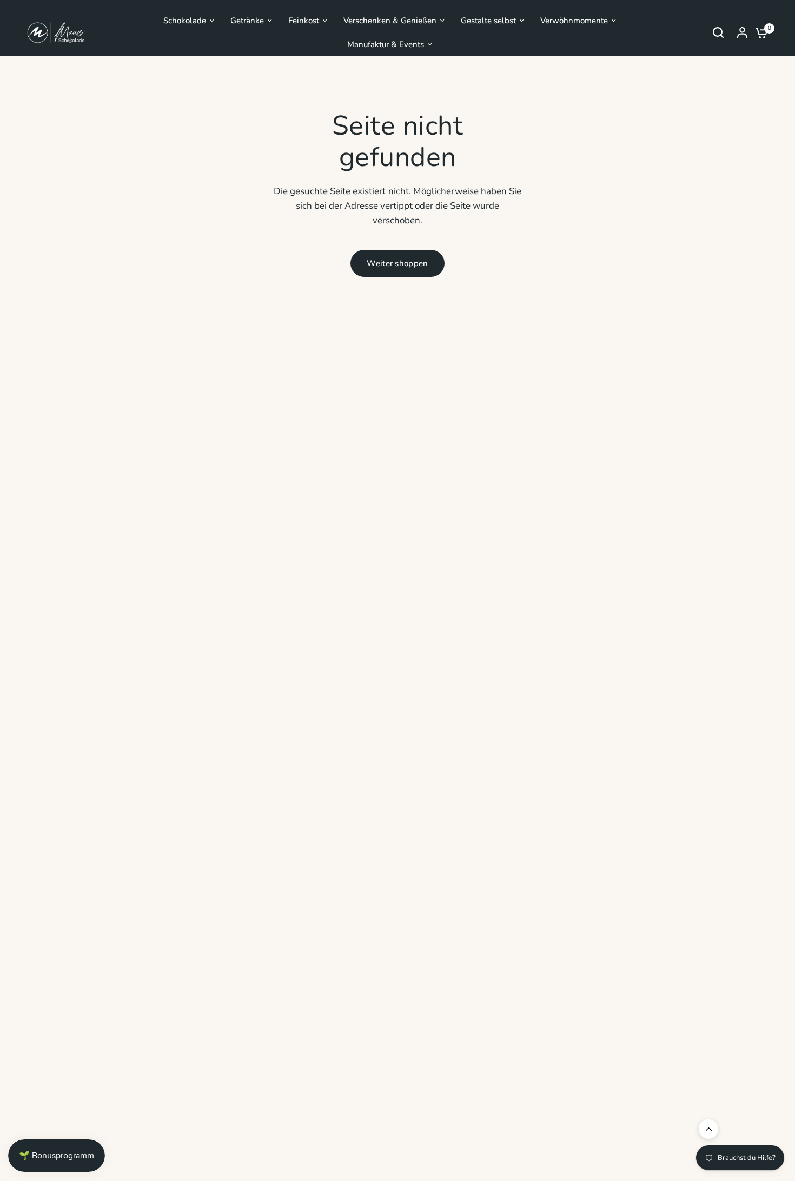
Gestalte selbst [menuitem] (488, 20)
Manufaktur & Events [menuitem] (385, 44)
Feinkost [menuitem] (303, 20)
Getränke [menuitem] (247, 20)
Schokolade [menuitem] (184, 20)
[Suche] (718, 32)
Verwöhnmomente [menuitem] (574, 20)
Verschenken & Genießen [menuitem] (389, 20)
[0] (759, 32)
